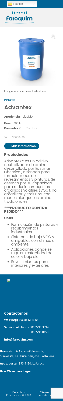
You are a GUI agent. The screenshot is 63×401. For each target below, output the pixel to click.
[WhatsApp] (44, 4)
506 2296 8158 (39, 332)
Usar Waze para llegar (15, 371)
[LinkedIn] (55, 4)
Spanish (17, 3)
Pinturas (9, 100)
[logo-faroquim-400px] (19, 17)
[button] (53, 36)
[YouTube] (12, 380)
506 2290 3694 (39, 327)
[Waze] (48, 4)
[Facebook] (60, 4)
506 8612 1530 (28, 320)
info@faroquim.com (18, 339)
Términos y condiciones (47, 394)
